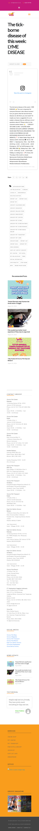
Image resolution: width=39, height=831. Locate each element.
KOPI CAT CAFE (13, 753)
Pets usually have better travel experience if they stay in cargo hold (19, 331)
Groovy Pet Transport (17, 234)
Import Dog (14, 244)
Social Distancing (16, 259)
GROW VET (11, 750)
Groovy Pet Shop (12, 635)
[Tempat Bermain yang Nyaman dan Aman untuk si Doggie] (19, 290)
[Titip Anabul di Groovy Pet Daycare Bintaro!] (19, 347)
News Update (12, 827)
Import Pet (23, 244)
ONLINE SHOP (12, 737)
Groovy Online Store (17, 211)
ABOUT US (19, 827)
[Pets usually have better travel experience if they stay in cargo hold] (19, 319)
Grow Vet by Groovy (13, 646)
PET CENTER (12, 740)
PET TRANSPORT (13, 743)
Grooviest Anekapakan (13, 644)
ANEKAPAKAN (12, 757)
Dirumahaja (22, 192)
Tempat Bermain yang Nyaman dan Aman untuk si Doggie (18, 302)
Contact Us (27, 827)
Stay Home (24, 262)
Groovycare (14, 240)
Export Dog (23, 198)
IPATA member (14, 247)
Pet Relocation (15, 256)
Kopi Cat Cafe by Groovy (18, 250)
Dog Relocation (15, 195)
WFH (11, 265)
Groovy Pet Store (16, 220)
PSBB (23, 256)
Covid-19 (13, 192)
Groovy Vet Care (15, 237)
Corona (25, 189)
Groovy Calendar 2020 (17, 205)
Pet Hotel (22, 253)
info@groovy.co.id (16, 2)
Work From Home (20, 265)
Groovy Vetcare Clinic (25, 166)
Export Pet (13, 201)
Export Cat (13, 198)
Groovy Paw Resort (16, 214)
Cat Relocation (15, 189)
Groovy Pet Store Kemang (18, 226)
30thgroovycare (18, 186)
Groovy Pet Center (16, 217)
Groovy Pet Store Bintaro (18, 223)
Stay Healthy (14, 262)
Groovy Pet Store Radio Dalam (18, 230)
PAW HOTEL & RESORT (15, 747)
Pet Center (13, 253)
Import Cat (24, 240)
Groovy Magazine (16, 208)
